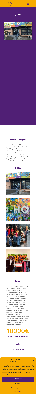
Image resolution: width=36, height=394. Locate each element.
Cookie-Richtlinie (17, 391)
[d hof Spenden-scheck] (17, 272)
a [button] (28, 4)
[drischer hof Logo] (17, 220)
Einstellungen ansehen (18, 388)
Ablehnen (18, 383)
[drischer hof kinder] (17, 246)
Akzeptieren (18, 379)
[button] (33, 360)
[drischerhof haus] (17, 195)
